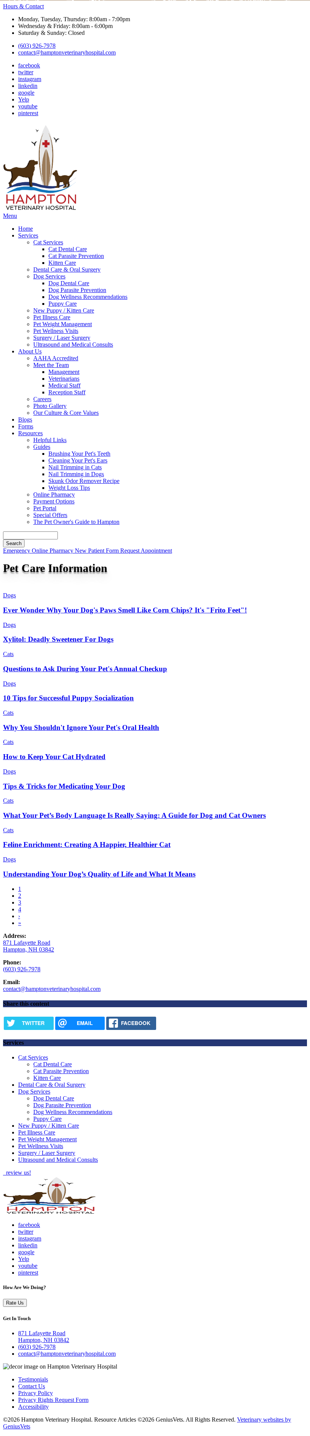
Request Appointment (146, 550)
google (26, 92)
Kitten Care (62, 262)
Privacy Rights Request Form (53, 1400)
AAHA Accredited (55, 358)
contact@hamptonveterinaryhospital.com (67, 52)
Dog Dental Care (68, 283)
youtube (27, 106)
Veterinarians (63, 378)
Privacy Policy (35, 1393)
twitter (25, 72)
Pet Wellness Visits (55, 331)
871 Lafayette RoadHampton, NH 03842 (43, 1336)
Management (63, 372)
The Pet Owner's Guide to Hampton (76, 522)
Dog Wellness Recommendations (87, 297)
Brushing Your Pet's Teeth (79, 453)
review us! (18, 1172)
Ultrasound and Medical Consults (73, 344)
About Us (30, 351)
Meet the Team (51, 365)
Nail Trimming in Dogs (76, 474)
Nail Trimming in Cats (75, 467)
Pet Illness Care (51, 317)
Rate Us (15, 1303)
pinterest (28, 113)
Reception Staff (66, 392)
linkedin (27, 86)
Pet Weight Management (62, 324)
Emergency (17, 550)
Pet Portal (44, 508)
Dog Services (49, 276)
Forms (25, 426)
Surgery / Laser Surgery (61, 337)
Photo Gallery (50, 406)
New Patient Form (97, 550)
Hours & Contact (23, 6)
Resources (30, 433)
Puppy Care (62, 303)
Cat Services (48, 242)
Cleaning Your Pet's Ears (77, 460)
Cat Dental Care (67, 249)
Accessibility (33, 1406)
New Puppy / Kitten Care (63, 310)
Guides (41, 447)
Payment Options (53, 501)
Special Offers (50, 515)
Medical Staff (64, 385)
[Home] (41, 209)
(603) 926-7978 (37, 45)
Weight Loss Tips (69, 487)
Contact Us (31, 1386)
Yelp (23, 99)
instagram (29, 79)
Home (25, 228)
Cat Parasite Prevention (76, 256)
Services (28, 235)
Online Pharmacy (54, 494)
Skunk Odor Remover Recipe (83, 481)
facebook (29, 65)
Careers (42, 399)
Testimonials (33, 1379)
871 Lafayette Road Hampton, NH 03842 (28, 946)
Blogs (25, 419)
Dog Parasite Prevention (77, 290)
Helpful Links (50, 440)
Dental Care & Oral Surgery (67, 269)
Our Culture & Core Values (66, 412)
